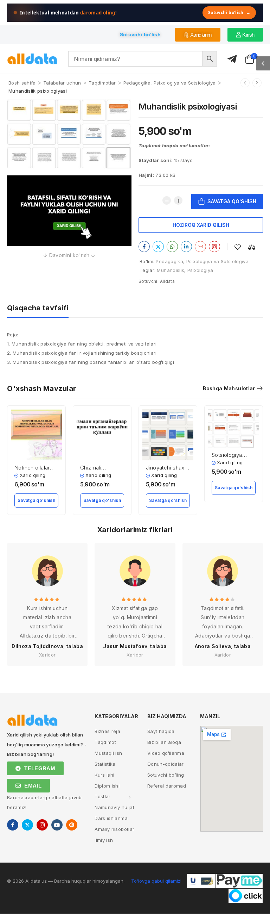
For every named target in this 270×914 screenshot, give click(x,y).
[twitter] (27, 825)
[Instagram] (214, 246)
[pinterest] (71, 825)
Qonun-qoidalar (165, 764)
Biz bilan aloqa (164, 742)
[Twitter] (158, 246)
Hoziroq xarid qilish (201, 225)
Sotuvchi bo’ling (165, 775)
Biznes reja (107, 731)
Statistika (105, 764)
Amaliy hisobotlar (114, 829)
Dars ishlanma (111, 818)
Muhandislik (170, 270)
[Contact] (232, 59)
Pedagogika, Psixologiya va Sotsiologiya (169, 83)
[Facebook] (144, 246)
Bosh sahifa (22, 83)
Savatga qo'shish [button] (36, 500)
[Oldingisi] (245, 83)
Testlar (102, 796)
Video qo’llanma (165, 753)
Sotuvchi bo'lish (229, 12)
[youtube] (57, 825)
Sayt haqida (161, 731)
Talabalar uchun (62, 83)
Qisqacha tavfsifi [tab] (38, 308)
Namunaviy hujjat (114, 807)
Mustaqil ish (108, 753)
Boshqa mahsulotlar (229, 388)
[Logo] (32, 59)
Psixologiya (200, 270)
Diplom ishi (107, 786)
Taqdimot (105, 742)
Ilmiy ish (104, 840)
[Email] (200, 246)
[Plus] (178, 200)
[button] (263, 63)
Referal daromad (166, 786)
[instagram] (42, 825)
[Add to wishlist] (238, 247)
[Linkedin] (186, 246)
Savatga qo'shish (231, 201)
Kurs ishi (104, 775)
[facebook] (12, 825)
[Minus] (166, 200)
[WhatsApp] (172, 246)
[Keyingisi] (257, 83)
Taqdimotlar (102, 83)
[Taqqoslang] (251, 247)
